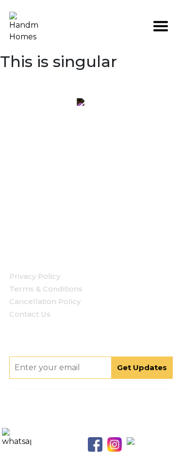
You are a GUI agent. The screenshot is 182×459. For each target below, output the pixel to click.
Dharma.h (114, 429)
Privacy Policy (34, 276)
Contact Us (29, 314)
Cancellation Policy (45, 301)
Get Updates (142, 367)
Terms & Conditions (46, 288)
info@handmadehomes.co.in (103, 231)
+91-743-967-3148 (104, 216)
